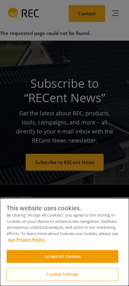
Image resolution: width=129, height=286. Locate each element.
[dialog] (64, 242)
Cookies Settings (62, 274)
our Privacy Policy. (26, 239)
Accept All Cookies (62, 256)
